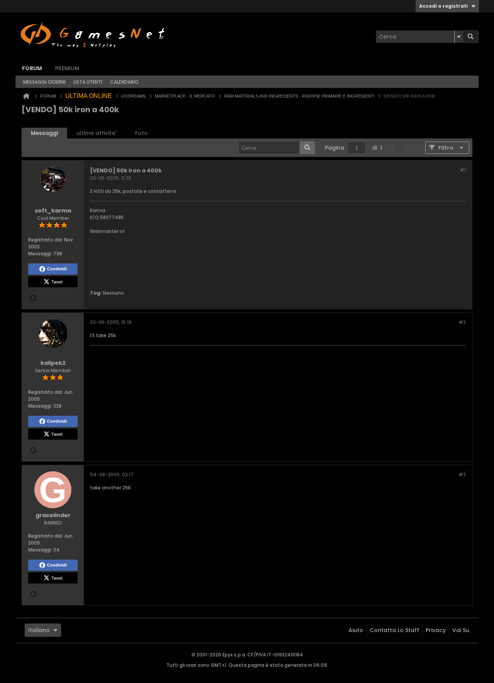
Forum (32, 68)
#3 (462, 474)
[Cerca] (470, 36)
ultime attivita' (96, 133)
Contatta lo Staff (394, 630)
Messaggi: (40, 253)
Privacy (436, 630)
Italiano (39, 630)
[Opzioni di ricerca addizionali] (458, 36)
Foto (141, 133)
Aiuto (356, 630)
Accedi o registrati (443, 6)
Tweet (57, 281)
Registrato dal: (45, 239)
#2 (462, 322)
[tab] (44, 133)
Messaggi (44, 133)
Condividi (57, 268)
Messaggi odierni (44, 82)
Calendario (124, 82)
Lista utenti (87, 82)
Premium (67, 68)
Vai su (460, 630)
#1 (463, 170)
